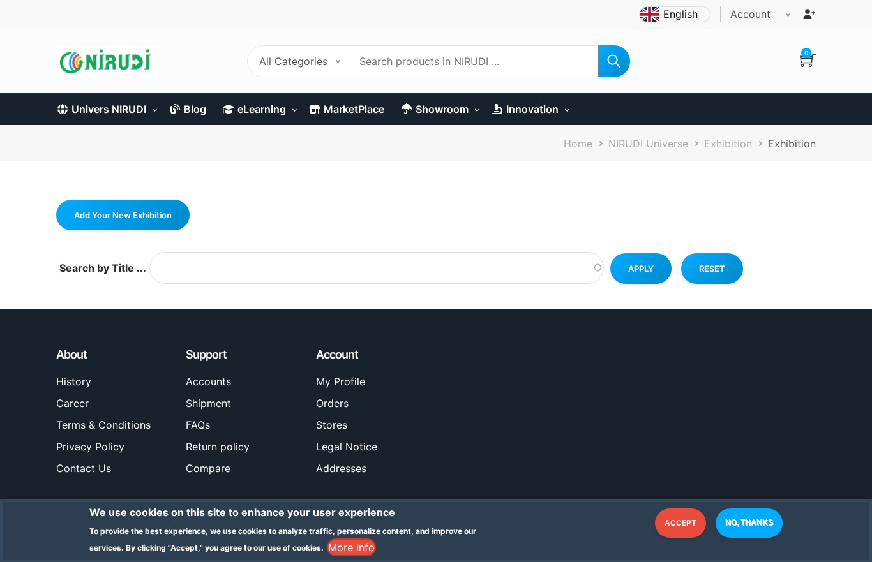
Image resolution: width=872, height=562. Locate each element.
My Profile (340, 381)
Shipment (208, 403)
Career (72, 403)
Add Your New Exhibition (123, 215)
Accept (680, 523)
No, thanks (749, 522)
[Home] (107, 61)
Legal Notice (346, 446)
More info (351, 546)
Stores (331, 424)
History (73, 381)
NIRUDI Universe (648, 143)
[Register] (808, 14)
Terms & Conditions (103, 424)
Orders (332, 403)
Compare (208, 468)
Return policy (218, 446)
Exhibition (728, 143)
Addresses (341, 468)
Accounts (208, 381)
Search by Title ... (102, 268)
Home (578, 143)
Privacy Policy (90, 446)
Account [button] (750, 14)
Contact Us (83, 468)
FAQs (198, 424)
